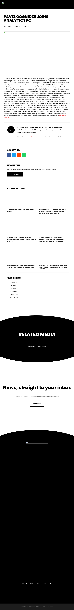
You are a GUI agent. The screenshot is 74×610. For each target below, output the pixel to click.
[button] (70, 4)
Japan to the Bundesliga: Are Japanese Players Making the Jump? (53, 267)
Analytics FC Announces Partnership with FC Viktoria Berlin (21, 239)
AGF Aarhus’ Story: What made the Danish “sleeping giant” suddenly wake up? (51, 239)
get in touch (40, 137)
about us (31, 137)
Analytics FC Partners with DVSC (20, 211)
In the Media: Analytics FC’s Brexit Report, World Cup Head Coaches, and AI (52, 212)
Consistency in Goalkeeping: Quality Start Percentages (21, 266)
